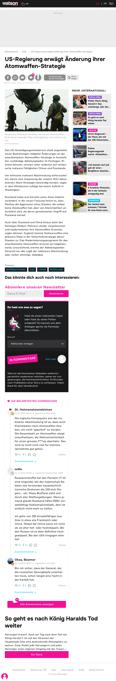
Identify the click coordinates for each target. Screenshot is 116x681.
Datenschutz (96, 669)
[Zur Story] (58, 636)
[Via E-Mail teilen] (22, 78)
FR (105, 3)
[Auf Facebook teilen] (8, 78)
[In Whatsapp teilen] (15, 78)
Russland (56, 269)
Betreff (11, 337)
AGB (81, 669)
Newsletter (19, 669)
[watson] (10, 4)
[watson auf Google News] (73, 78)
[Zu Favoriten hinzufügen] (38, 78)
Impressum (67, 669)
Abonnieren (56, 293)
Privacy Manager (58, 674)
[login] (4, 676)
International (11, 52)
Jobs (53, 669)
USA (24, 52)
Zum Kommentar (24, 461)
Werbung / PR (38, 669)
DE (97, 3)
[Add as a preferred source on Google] (55, 78)
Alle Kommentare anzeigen (37, 604)
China (42, 269)
